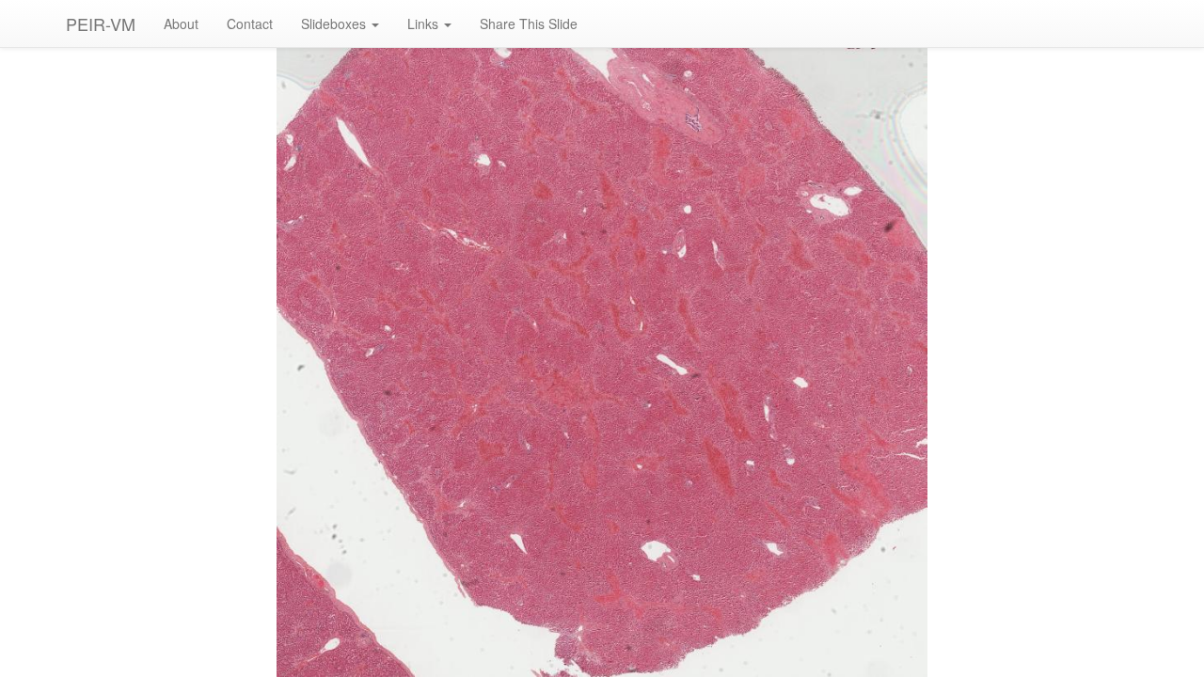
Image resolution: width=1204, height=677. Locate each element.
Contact (250, 23)
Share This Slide (529, 23)
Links (424, 23)
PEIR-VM (100, 23)
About (181, 23)
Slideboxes (335, 23)
